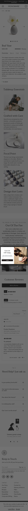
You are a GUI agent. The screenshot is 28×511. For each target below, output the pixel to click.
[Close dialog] (26, 247)
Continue (7, 260)
